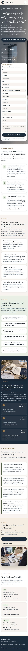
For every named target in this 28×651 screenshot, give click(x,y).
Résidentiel (4, 644)
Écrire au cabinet (8, 543)
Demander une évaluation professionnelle (14, 39)
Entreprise (10, 644)
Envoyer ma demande (13, 134)
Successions (22, 644)
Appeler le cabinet (8, 44)
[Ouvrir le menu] (25, 2)
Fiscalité (16, 644)
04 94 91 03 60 (7, 612)
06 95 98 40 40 (7, 596)
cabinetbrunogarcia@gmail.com (11, 599)
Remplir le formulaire (14, 539)
